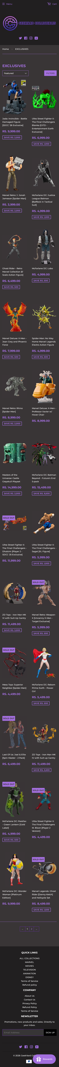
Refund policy (29, 985)
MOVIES (29, 966)
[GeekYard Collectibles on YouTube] (36, 39)
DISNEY (29, 977)
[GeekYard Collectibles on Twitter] (20, 39)
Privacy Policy (29, 1003)
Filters (50, 73)
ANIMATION (29, 973)
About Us (29, 996)
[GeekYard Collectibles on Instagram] (31, 39)
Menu (9, 4)
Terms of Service (29, 981)
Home (5, 49)
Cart (54, 4)
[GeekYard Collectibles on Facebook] (25, 39)
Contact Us (29, 999)
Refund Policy (29, 1007)
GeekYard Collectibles (32, 1055)
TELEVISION (29, 969)
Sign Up (50, 1032)
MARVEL (29, 962)
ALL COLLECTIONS (29, 958)
